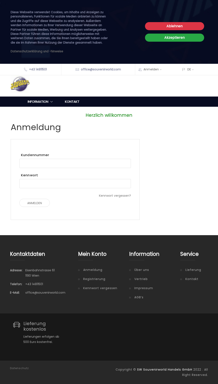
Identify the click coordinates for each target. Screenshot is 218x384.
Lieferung (193, 270)
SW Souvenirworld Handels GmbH (164, 369)
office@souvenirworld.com (101, 69)
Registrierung (94, 279)
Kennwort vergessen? (115, 195)
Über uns (141, 270)
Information (38, 101)
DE (189, 69)
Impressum (143, 288)
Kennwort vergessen (100, 288)
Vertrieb (141, 279)
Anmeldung (92, 270)
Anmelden (151, 69)
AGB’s (138, 297)
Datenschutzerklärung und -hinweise (37, 51)
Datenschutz (19, 368)
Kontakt (72, 101)
